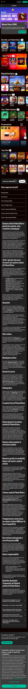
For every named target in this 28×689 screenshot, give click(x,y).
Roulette (9, 309)
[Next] (25, 137)
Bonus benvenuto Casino (9, 499)
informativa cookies (18, 678)
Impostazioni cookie (14, 681)
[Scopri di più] (25, 23)
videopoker (15, 392)
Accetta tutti (14, 686)
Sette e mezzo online (8, 381)
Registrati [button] (25, 1)
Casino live (15, 408)
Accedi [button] (19, 1)
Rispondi (22, 181)
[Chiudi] (26, 647)
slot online (16, 338)
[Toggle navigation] (2, 2)
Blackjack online (12, 362)
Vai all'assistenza (7, 642)
